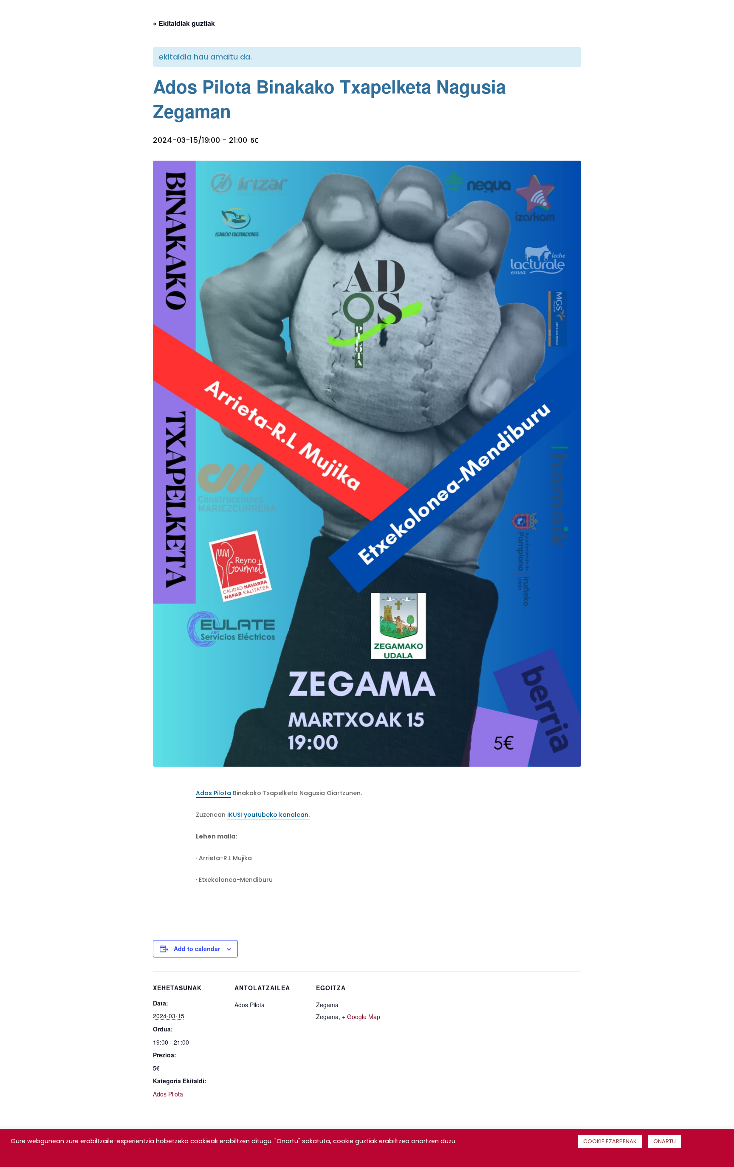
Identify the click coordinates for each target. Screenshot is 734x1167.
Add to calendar (197, 948)
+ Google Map (361, 1016)
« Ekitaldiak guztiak (184, 23)
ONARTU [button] (664, 1141)
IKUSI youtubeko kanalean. (268, 814)
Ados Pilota (213, 793)
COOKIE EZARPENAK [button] (610, 1141)
